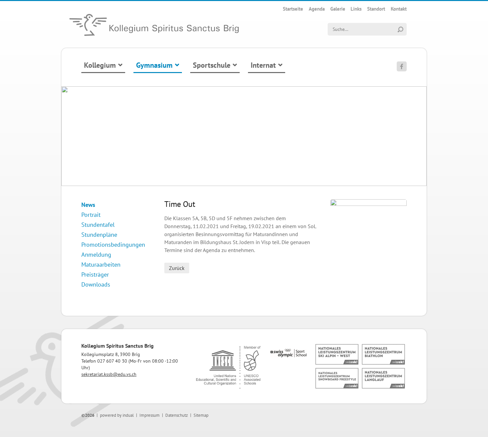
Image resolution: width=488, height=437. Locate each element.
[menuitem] (293, 9)
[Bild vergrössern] (368, 204)
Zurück (177, 268)
